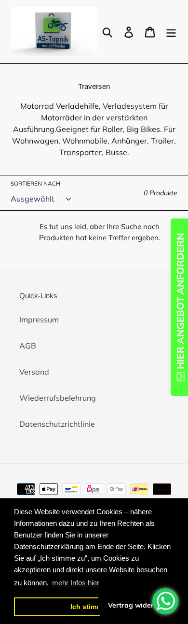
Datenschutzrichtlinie (57, 424)
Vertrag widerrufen (139, 605)
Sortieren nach (35, 183)
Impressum (39, 319)
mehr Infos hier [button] (75, 583)
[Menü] (171, 32)
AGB (27, 345)
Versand (34, 372)
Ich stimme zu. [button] (94, 606)
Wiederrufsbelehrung (57, 398)
